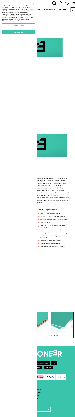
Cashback (38, 367)
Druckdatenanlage (42, 363)
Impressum (21, 21)
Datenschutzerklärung (8, 21)
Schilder (62, 10)
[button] (67, 3)
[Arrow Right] (73, 9)
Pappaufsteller (49, 10)
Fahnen (37, 10)
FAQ (54, 363)
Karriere (48, 367)
